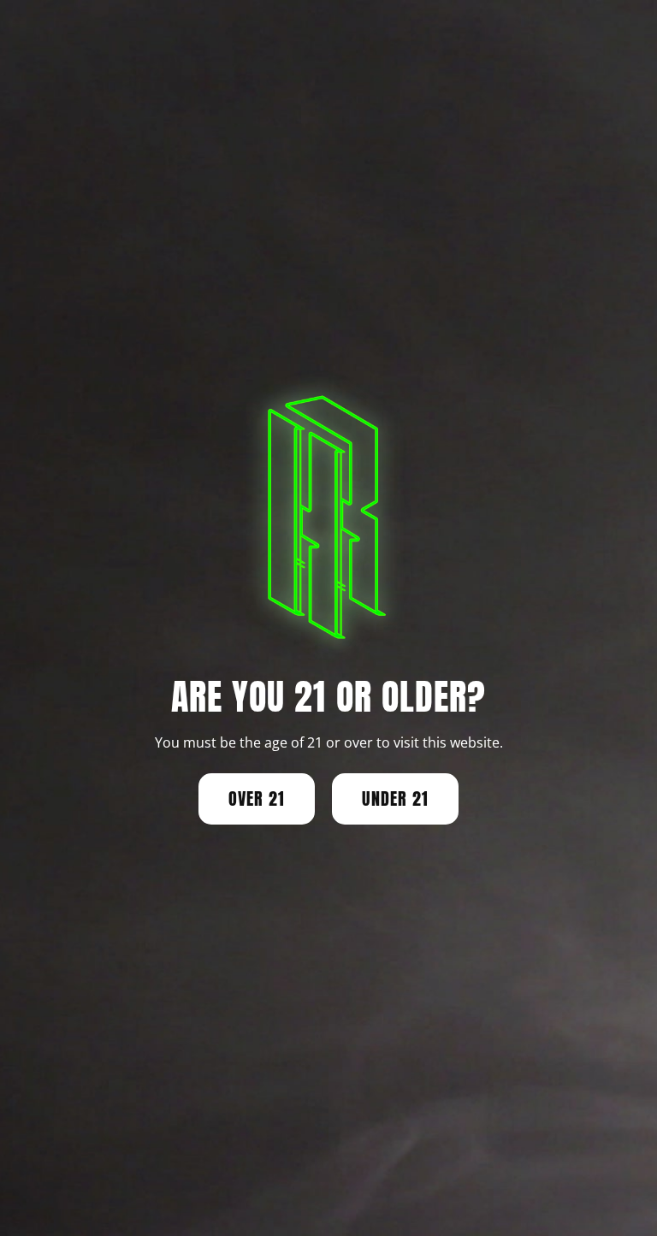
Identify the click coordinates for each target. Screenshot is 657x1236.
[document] (328, 618)
